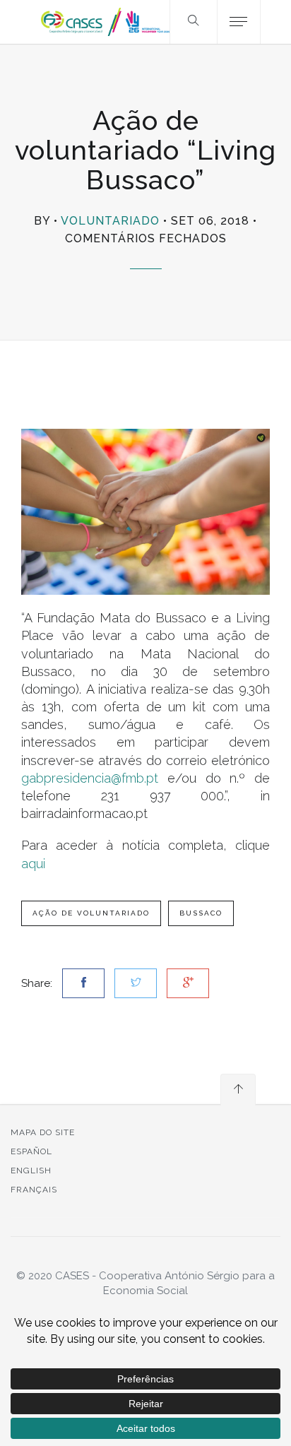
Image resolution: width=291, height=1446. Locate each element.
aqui (33, 863)
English (31, 1170)
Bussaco (200, 913)
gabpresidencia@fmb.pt (89, 778)
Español (31, 1151)
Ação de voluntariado (91, 913)
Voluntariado (110, 220)
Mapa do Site (43, 1132)
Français (34, 1190)
